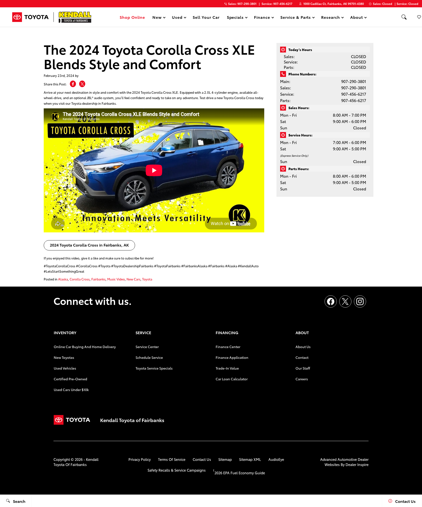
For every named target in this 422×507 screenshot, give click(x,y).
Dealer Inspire (357, 464)
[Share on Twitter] (82, 84)
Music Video (116, 279)
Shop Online (132, 17)
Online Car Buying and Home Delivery (85, 346)
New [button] (157, 18)
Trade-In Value (227, 368)
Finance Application (232, 357)
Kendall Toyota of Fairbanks (75, 462)
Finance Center (228, 346)
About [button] (356, 18)
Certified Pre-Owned (70, 378)
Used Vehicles (65, 368)
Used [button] (177, 18)
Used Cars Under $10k (71, 389)
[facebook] (331, 301)
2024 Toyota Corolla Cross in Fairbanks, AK (89, 245)
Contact (301, 357)
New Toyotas (64, 357)
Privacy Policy (139, 459)
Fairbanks (98, 279)
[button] (404, 17)
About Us (303, 346)
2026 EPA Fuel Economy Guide (239, 472)
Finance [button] (262, 18)
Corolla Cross (80, 279)
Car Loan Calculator (232, 378)
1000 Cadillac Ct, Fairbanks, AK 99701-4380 (333, 3)
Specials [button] (235, 18)
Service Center (147, 346)
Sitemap (225, 459)
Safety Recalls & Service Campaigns (177, 470)
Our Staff (302, 368)
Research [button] (330, 18)
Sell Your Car (206, 17)
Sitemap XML (250, 459)
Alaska (63, 279)
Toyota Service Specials (154, 368)
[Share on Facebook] (73, 84)
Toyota (147, 279)
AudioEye (276, 459)
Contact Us (202, 459)
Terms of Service (171, 459)
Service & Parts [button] (295, 18)
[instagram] (360, 301)
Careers (301, 378)
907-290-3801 (353, 81)
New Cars (133, 279)
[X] (345, 301)
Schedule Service (149, 357)
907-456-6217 (353, 94)
